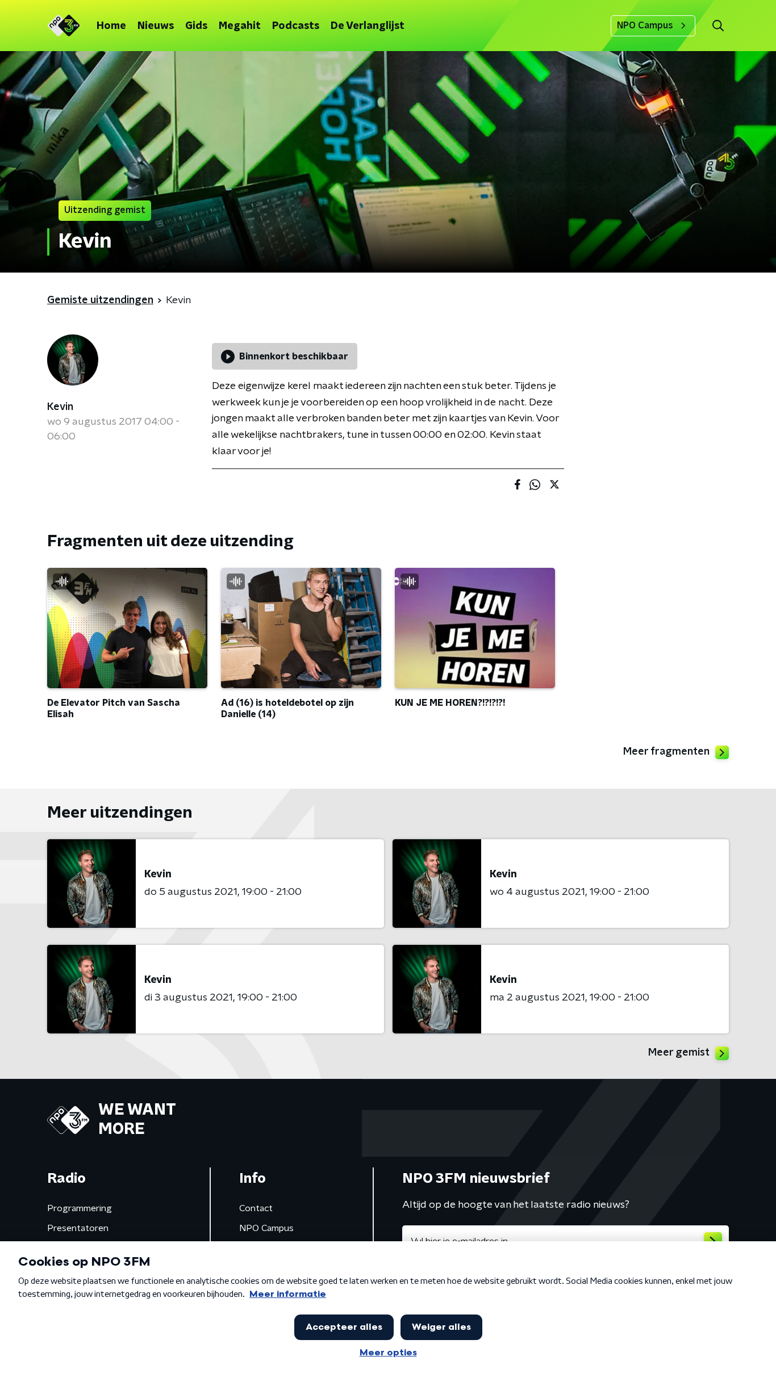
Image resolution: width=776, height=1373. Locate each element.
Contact (256, 1208)
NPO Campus (645, 25)
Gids (196, 26)
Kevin (60, 407)
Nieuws (155, 26)
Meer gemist (679, 1053)
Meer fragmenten (666, 752)
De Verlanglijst (367, 26)
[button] (718, 25)
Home (111, 26)
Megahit (240, 26)
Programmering (79, 1208)
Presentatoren (78, 1228)
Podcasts (295, 26)
